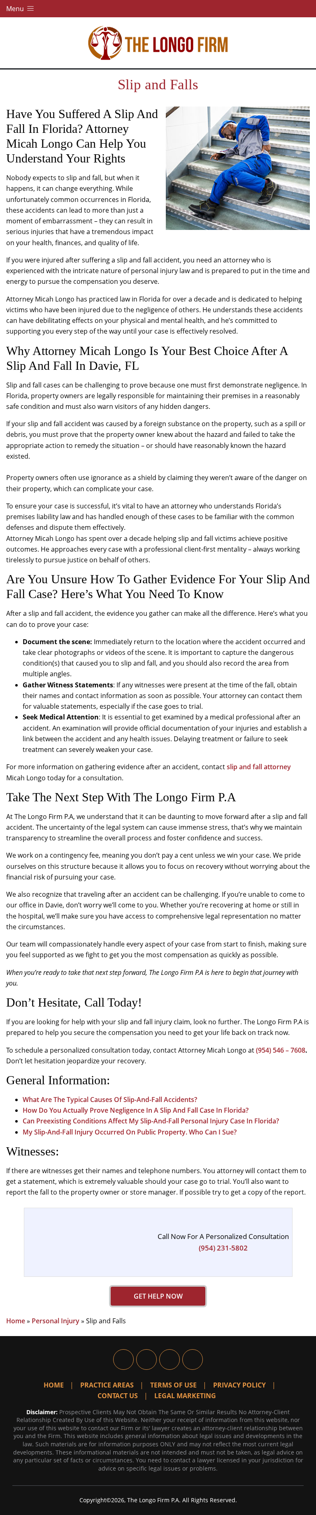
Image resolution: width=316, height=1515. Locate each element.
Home (15, 1320)
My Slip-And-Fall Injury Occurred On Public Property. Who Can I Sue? (130, 1132)
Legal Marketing (185, 1395)
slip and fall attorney (259, 766)
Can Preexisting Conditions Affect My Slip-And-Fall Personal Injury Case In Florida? (151, 1120)
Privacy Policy (239, 1385)
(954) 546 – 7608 (280, 1050)
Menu (16, 8)
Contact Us (118, 1395)
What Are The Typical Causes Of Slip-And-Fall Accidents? (110, 1099)
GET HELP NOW (158, 1296)
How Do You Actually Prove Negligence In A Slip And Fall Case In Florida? (136, 1110)
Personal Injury (55, 1320)
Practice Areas (107, 1385)
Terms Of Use (173, 1385)
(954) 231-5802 (223, 1248)
